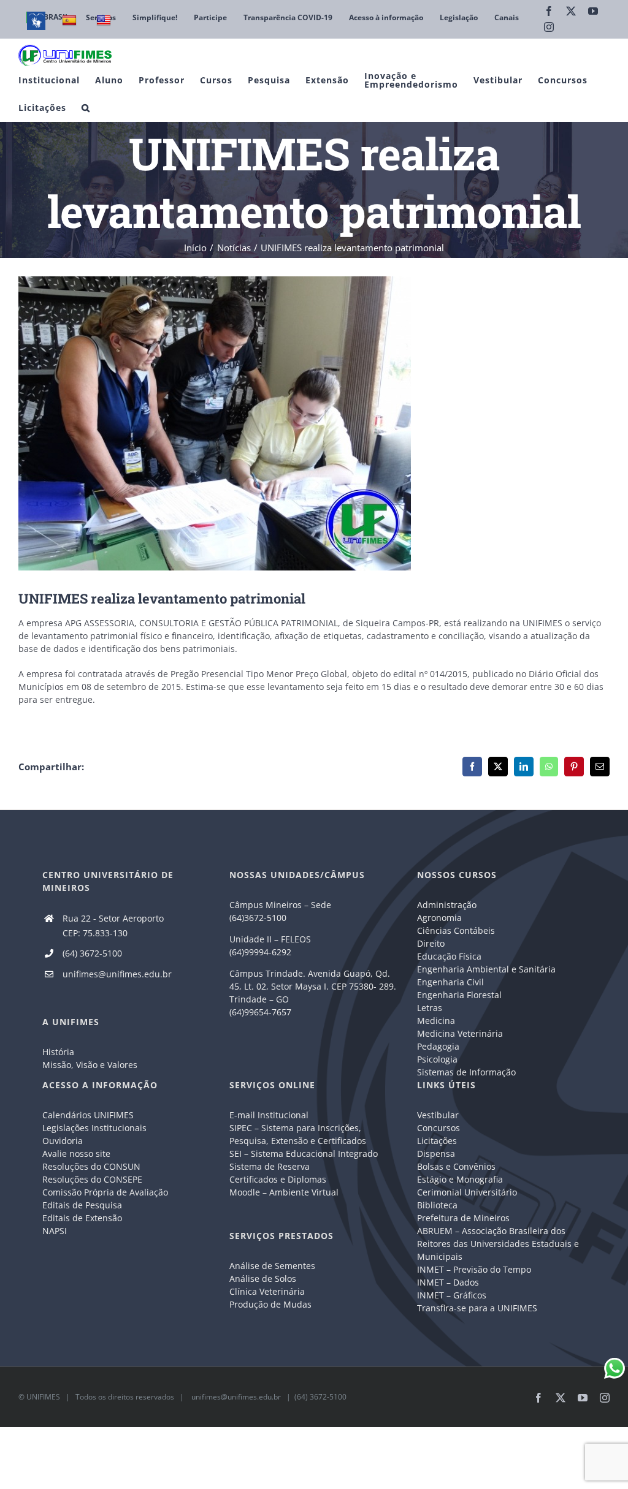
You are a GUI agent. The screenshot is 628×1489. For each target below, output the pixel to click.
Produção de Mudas (270, 1304)
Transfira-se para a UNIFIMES (477, 1308)
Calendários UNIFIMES (88, 1115)
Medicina (436, 1020)
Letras (429, 1008)
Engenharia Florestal (459, 995)
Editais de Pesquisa (82, 1205)
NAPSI (55, 1231)
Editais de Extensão (82, 1218)
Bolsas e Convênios (456, 1166)
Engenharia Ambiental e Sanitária (486, 969)
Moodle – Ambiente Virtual (284, 1192)
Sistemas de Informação (466, 1072)
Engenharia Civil (450, 982)
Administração (447, 905)
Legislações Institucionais (94, 1128)
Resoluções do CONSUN (91, 1166)
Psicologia (437, 1059)
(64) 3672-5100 (92, 953)
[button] (86, 107)
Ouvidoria (62, 1140)
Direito (431, 943)
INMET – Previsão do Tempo (474, 1269)
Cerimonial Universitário (467, 1192)
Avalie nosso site (76, 1153)
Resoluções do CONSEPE (92, 1179)
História (58, 1052)
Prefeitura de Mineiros (463, 1218)
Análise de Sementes (272, 1265)
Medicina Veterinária (460, 1033)
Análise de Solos (262, 1278)
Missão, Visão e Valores (89, 1064)
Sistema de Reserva (269, 1166)
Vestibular (438, 1115)
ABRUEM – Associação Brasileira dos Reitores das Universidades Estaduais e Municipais (498, 1243)
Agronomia (439, 917)
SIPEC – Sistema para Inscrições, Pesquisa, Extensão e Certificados (297, 1134)
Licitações (437, 1140)
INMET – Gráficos (451, 1295)
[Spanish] (71, 20)
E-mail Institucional (268, 1115)
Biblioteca (437, 1205)
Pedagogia (438, 1046)
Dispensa (436, 1153)
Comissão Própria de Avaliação (105, 1192)
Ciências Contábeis (456, 930)
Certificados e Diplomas (277, 1179)
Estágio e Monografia (460, 1179)
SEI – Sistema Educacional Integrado (303, 1153)
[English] (105, 20)
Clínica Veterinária (267, 1291)
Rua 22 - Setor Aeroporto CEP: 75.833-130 (113, 925)
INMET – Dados (448, 1282)
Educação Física (449, 956)
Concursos (438, 1128)
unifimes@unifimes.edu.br (117, 974)
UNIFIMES (43, 1397)
